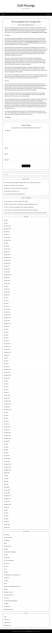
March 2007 (6, 521)
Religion (5, 589)
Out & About (6, 577)
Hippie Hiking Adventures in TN (31, 204)
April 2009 (6, 452)
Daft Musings (26, 5)
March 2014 (6, 306)
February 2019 (7, 254)
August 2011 (6, 378)
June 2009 (6, 447)
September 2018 (7, 257)
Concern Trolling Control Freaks (21, 201)
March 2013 (6, 340)
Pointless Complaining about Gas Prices (12, 586)
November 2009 (7, 435)
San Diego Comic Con (8, 592)
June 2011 (6, 383)
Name (6, 148)
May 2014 (6, 300)
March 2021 (6, 234)
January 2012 (7, 366)
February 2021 (7, 237)
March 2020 (6, 246)
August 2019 (6, 251)
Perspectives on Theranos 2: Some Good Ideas (13, 185)
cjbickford (32, 25)
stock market (13, 29)
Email (6, 154)
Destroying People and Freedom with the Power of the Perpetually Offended (30, 212)
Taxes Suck (6, 597)
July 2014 (6, 297)
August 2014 (6, 294)
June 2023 (6, 223)
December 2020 (7, 240)
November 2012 (7, 346)
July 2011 (6, 380)
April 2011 (6, 389)
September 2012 (7, 352)
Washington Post (35, 32)
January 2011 (7, 398)
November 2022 (7, 225)
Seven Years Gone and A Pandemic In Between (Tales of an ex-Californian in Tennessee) (22, 182)
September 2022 (7, 228)
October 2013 (7, 320)
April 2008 (6, 484)
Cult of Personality (8, 537)
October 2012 (7, 349)
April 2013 (6, 337)
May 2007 (6, 515)
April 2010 (6, 421)
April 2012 (6, 363)
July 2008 (6, 475)
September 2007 (7, 504)
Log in (5, 616)
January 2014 (7, 312)
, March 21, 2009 (43, 32)
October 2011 (7, 372)
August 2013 (6, 326)
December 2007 (7, 495)
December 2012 (7, 343)
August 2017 (6, 266)
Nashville (6, 572)
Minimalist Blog (29, 631)
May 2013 (6, 335)
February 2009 (7, 458)
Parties (5, 583)
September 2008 (7, 469)
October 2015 (7, 283)
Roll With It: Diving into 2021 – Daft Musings (13, 204)
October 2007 (7, 501)
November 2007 (7, 498)
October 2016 (7, 271)
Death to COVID (7, 546)
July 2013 (6, 329)
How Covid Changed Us (9, 560)
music (5, 569)
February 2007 (7, 524)
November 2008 (7, 467)
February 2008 (7, 490)
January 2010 (7, 429)
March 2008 (6, 487)
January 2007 (7, 527)
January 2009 (7, 461)
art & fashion (6, 534)
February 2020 (7, 248)
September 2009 (7, 438)
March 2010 (6, 424)
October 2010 (7, 406)
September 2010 (7, 409)
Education (6, 549)
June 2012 (6, 358)
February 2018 (7, 260)
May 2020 (6, 243)
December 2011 (7, 369)
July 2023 (6, 220)
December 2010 (7, 401)
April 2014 (6, 303)
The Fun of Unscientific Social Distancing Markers (14, 194)
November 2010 (7, 403)
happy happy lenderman (32, 41)
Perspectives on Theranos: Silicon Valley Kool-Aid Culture (16, 188)
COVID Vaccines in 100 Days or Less (11, 191)
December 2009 (7, 432)
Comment (8, 130)
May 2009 (6, 449)
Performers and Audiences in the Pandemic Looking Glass (22, 207)
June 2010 (6, 415)
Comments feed (7, 622)
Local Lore (6, 566)
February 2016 (7, 280)
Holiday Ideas (7, 557)
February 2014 (7, 309)
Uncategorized (7, 606)
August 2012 (6, 355)
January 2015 (7, 289)
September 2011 (7, 375)
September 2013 (7, 323)
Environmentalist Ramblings (10, 551)
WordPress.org (7, 625)
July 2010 (6, 412)
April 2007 (6, 518)
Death (5, 543)
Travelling (6, 603)
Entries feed (6, 619)
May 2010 (6, 418)
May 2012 (6, 360)
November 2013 (7, 317)
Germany (6, 554)
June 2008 (6, 478)
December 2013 (7, 314)
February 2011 (7, 395)
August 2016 (6, 277)
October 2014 (7, 292)
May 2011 (6, 386)
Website (7, 159)
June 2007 (6, 513)
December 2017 (7, 263)
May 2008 (6, 481)
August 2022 (6, 231)
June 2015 (6, 286)
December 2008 (7, 464)
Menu (48, 14)
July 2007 (6, 510)
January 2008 (7, 492)
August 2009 (6, 441)
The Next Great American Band (10, 600)
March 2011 (6, 392)
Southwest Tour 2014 (8, 595)
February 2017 (7, 269)
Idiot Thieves (7, 563)
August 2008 (6, 472)
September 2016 (7, 274)
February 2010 (7, 426)
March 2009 (6, 455)
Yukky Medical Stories (8, 609)
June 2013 (6, 332)
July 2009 (6, 444)
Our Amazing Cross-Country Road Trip (12, 574)
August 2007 (6, 507)
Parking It (6, 580)
